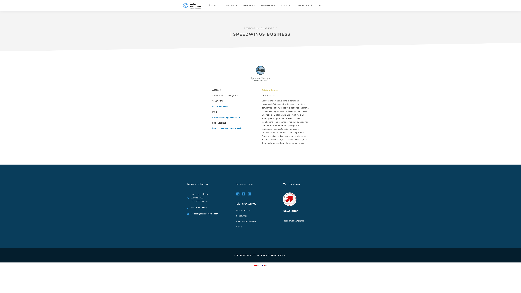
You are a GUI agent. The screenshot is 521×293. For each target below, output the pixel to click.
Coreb (239, 226)
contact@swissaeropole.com (204, 213)
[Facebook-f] (243, 193)
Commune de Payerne (246, 221)
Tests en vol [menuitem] (249, 5)
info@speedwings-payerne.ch (226, 117)
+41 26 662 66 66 (199, 207)
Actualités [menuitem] (286, 5)
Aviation (266, 90)
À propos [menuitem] (213, 5)
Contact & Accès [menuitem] (305, 5)
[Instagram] (249, 193)
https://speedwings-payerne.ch (227, 128)
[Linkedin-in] (237, 193)
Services (274, 90)
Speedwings (242, 215)
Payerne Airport (243, 210)
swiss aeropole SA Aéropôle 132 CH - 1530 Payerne (199, 198)
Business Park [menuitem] (268, 5)
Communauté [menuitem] (230, 5)
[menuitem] (320, 5)
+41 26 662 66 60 (220, 106)
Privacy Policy (279, 255)
